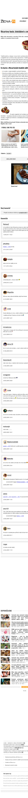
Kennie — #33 (7, 247)
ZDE (24, 743)
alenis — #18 (20, 516)
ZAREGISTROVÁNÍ (23, 212)
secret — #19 (6, 446)
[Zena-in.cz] (9, 21)
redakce (22, 745)
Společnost (23, 21)
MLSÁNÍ (8, 153)
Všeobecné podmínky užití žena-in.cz (13, 757)
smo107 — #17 (7, 497)
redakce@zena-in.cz (19, 748)
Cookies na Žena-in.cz (10, 762)
